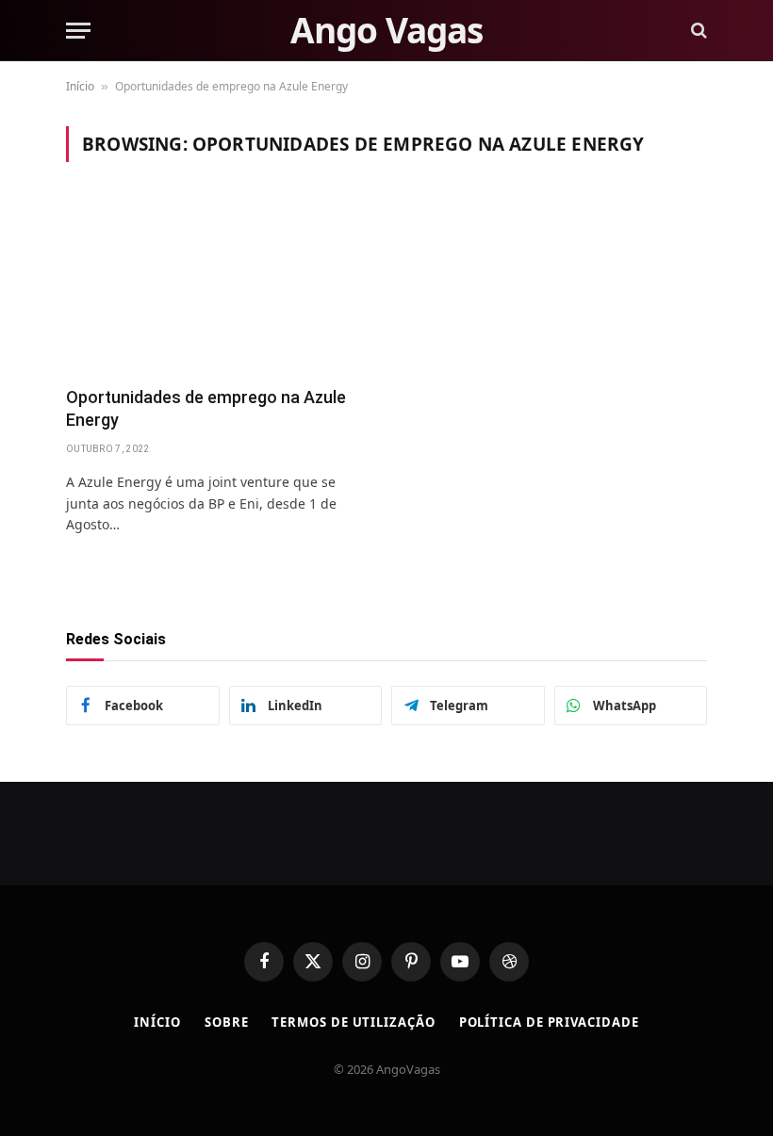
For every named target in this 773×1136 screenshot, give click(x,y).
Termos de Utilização (353, 1022)
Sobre (227, 1022)
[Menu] (78, 30)
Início (80, 86)
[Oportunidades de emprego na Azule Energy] (218, 285)
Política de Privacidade (549, 1022)
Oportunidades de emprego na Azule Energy (206, 408)
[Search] (697, 30)
